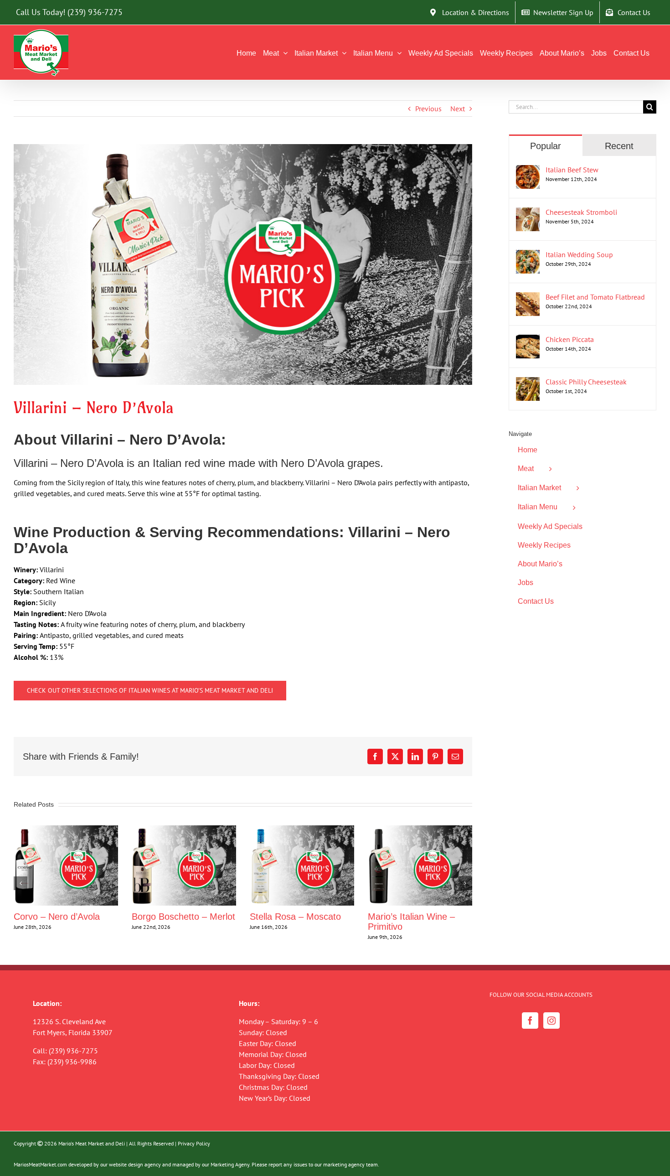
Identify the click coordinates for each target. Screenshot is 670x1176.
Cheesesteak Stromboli (581, 212)
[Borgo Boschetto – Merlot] (184, 829)
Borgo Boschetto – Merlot (183, 917)
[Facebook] (530, 1020)
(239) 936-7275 (95, 12)
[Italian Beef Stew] (528, 170)
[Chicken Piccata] (528, 340)
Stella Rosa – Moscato (295, 917)
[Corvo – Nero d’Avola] (66, 829)
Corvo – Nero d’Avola (57, 917)
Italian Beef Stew (572, 169)
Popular (545, 146)
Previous (428, 108)
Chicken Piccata (570, 339)
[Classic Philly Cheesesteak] (528, 382)
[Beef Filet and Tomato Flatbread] (528, 297)
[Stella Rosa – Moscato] (302, 829)
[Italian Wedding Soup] (528, 255)
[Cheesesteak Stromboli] (528, 213)
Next (457, 108)
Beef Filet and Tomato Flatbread (595, 296)
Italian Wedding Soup (579, 254)
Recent (619, 146)
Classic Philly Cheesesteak (586, 381)
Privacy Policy (194, 1143)
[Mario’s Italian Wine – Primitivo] (420, 829)
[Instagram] (551, 1020)
